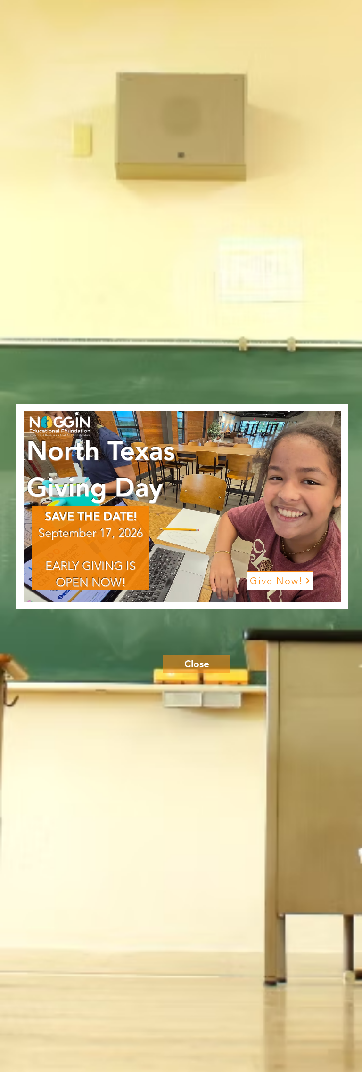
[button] (196, 664)
